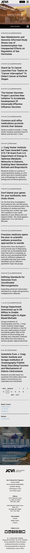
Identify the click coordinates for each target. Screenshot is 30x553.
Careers (15, 523)
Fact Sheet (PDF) (5, 418)
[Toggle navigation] (28, 2)
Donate (22, 1)
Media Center (15, 520)
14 (20, 391)
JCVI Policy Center (15, 491)
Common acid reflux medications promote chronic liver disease (12, 123)
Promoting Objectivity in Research (15, 546)
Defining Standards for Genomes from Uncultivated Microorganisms (13, 281)
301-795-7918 (4, 409)
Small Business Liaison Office (15, 548)
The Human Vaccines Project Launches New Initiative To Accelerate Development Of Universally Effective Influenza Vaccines (13, 99)
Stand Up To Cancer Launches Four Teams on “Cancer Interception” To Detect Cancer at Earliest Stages (14, 73)
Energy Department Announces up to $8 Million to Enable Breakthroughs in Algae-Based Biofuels (13, 312)
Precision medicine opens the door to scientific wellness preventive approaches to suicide (14, 238)
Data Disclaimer (21, 542)
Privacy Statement (9, 542)
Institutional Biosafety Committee (15, 544)
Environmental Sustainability (15, 484)
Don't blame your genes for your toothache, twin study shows (13, 195)
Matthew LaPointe (5, 406)
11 (8, 391)
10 (4, 391)
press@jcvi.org (4, 411)
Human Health (15, 482)
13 (16, 391)
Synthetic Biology (15, 486)
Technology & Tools (15, 488)
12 (12, 391)
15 (23, 391)
